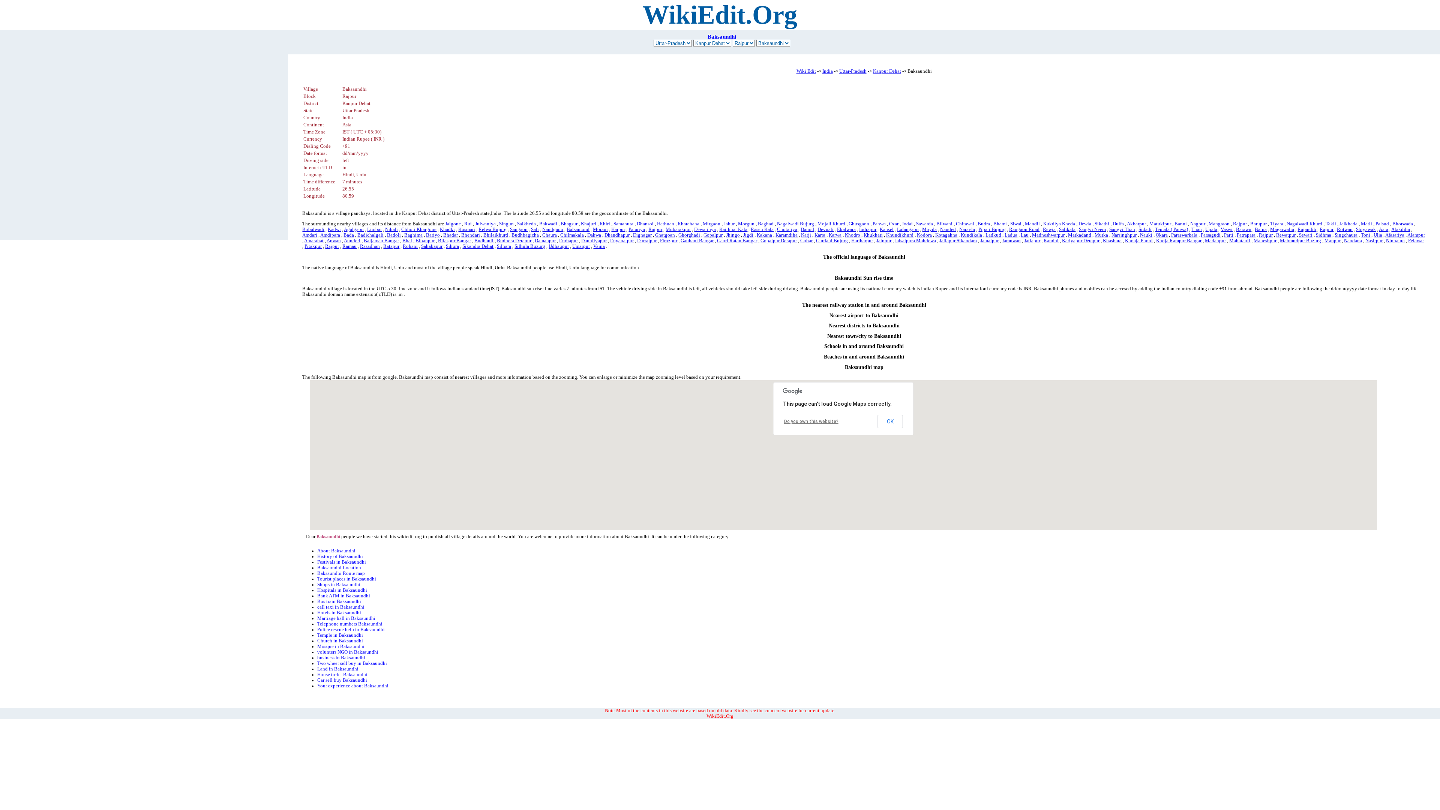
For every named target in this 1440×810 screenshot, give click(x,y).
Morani (600, 229)
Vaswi (1227, 229)
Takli (1331, 223)
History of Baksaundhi (340, 556)
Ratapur (391, 246)
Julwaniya (485, 223)
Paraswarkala (1184, 235)
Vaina (599, 246)
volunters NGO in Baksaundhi (347, 652)
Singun (506, 223)
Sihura (452, 246)
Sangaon (519, 229)
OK (890, 421)
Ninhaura (1395, 240)
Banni (1180, 223)
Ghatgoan (665, 235)
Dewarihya (705, 229)
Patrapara (1246, 235)
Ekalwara (846, 229)
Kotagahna (946, 235)
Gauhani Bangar (697, 240)
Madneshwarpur (1048, 235)
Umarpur (581, 246)
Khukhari (873, 235)
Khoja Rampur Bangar (1179, 240)
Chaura (549, 235)
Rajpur (1240, 223)
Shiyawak (1366, 229)
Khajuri (588, 223)
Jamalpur (989, 240)
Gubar (806, 240)
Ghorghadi (689, 235)
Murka (1101, 235)
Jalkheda (1349, 223)
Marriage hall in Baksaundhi (346, 618)
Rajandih (1307, 229)
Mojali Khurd (831, 223)
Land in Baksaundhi (337, 669)
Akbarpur (1136, 223)
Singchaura (1346, 235)
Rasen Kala (762, 229)
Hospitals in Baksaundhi (342, 590)
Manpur (1332, 240)
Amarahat (314, 240)
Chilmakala (572, 235)
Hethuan (665, 223)
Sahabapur (431, 246)
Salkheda (526, 223)
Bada (349, 235)
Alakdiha (1400, 229)
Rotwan (1345, 229)
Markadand (1079, 235)
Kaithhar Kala (733, 229)
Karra (819, 235)
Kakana (764, 235)
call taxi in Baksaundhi (340, 607)
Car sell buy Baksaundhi (342, 680)
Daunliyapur (594, 240)
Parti (1228, 235)
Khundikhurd (900, 235)
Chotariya (787, 229)
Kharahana (688, 223)
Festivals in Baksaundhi (341, 562)
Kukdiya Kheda (1059, 223)
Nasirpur (1374, 240)
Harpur (618, 229)
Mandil (1032, 223)
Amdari (309, 235)
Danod (807, 229)
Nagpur (1197, 223)
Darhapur (568, 240)
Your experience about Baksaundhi (352, 685)
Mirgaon (711, 223)
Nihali (391, 229)
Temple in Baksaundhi (340, 635)
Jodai (907, 223)
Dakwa (594, 235)
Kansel (887, 229)
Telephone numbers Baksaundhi (349, 624)
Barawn (1243, 229)
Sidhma (1323, 235)
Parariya (636, 229)
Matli (1366, 223)
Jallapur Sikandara (958, 240)
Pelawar (1416, 240)
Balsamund (578, 229)
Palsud (1382, 223)
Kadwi (334, 229)
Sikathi (1102, 223)
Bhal (407, 240)
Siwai (1016, 223)
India (827, 71)
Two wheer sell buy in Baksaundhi (352, 663)
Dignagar (642, 235)
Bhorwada (1402, 223)
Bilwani (944, 223)
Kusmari (466, 229)
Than (1196, 229)
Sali (535, 229)
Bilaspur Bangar (454, 240)
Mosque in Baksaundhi (340, 646)
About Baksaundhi (336, 551)
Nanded (948, 229)
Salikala (1067, 229)
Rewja (1049, 229)
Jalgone (453, 223)
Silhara (504, 246)
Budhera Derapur (514, 240)
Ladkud (993, 235)
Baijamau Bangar (381, 240)
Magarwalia (1282, 229)
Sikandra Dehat (478, 246)
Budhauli (484, 240)
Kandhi (1051, 240)
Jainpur (883, 240)
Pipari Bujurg (992, 229)
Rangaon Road (1024, 229)
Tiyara (1276, 223)
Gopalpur (713, 235)
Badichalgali (370, 235)
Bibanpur (425, 240)
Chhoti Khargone (418, 229)
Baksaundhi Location (339, 567)
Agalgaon (354, 229)
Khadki (447, 229)
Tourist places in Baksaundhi (346, 579)
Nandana (1353, 240)
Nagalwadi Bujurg (795, 223)
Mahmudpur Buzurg (1300, 240)
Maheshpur (1265, 240)
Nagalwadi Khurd (1304, 223)
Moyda (929, 229)
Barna (1261, 229)
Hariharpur (862, 240)
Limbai (374, 229)
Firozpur (668, 240)
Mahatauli (1239, 240)
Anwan (334, 240)
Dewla (1084, 223)
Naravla (967, 229)
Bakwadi (548, 223)
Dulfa (1118, 223)
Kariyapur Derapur (1081, 240)
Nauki (1146, 235)
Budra (984, 223)
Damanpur (545, 240)
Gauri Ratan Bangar (737, 240)
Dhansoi (645, 223)
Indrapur (867, 229)
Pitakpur (313, 246)
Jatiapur (1032, 240)
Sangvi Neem (1092, 229)
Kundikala (971, 235)
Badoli (394, 235)
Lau (1025, 235)
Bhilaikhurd (495, 235)
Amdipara (330, 235)
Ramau (349, 246)
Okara (1162, 235)
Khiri (605, 223)
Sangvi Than (1122, 229)
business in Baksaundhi (341, 657)
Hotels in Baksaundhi (339, 612)
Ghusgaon (859, 223)
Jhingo (733, 235)
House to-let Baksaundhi (342, 674)
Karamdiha (787, 235)
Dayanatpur (622, 240)
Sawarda (924, 223)
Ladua (1011, 235)
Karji (806, 235)
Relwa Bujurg (492, 229)
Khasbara (1112, 240)
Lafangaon (908, 229)
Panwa (879, 223)
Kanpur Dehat (887, 71)
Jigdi (748, 235)
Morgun (746, 223)
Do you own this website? (811, 421)
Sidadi (1145, 229)
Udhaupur (559, 246)
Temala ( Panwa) (1171, 229)
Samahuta (623, 223)
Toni (1365, 235)
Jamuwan (1011, 240)
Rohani (410, 246)
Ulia (1378, 235)
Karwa (835, 235)
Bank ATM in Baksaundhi (343, 595)
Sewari (1305, 235)
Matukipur (1160, 223)
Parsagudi (1211, 235)
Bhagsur (569, 223)
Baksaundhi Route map (341, 573)
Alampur (1416, 235)
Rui (468, 223)
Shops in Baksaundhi (338, 584)
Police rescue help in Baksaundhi (351, 629)
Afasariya (1394, 235)
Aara (1383, 229)
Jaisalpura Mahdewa (915, 240)
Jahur (729, 223)
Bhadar (450, 235)
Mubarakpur (678, 229)
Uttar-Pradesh (853, 71)
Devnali (826, 229)
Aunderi (352, 240)
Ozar (893, 223)
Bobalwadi (313, 229)
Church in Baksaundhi (340, 641)
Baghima (413, 235)
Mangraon (1219, 223)
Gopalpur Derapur (778, 240)
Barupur (1258, 223)
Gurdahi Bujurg (832, 240)
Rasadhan (370, 246)
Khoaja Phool (1139, 240)
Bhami (1000, 223)
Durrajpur (647, 240)
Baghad (766, 223)
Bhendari (470, 235)
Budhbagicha (525, 235)
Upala (1211, 229)
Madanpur (1215, 240)
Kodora (924, 235)
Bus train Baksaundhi (339, 601)
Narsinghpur (1124, 235)
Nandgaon (552, 229)
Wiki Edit (806, 71)
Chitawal (965, 223)
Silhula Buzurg (529, 246)
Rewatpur (1286, 235)
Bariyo (433, 235)
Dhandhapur (617, 235)
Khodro (852, 235)
